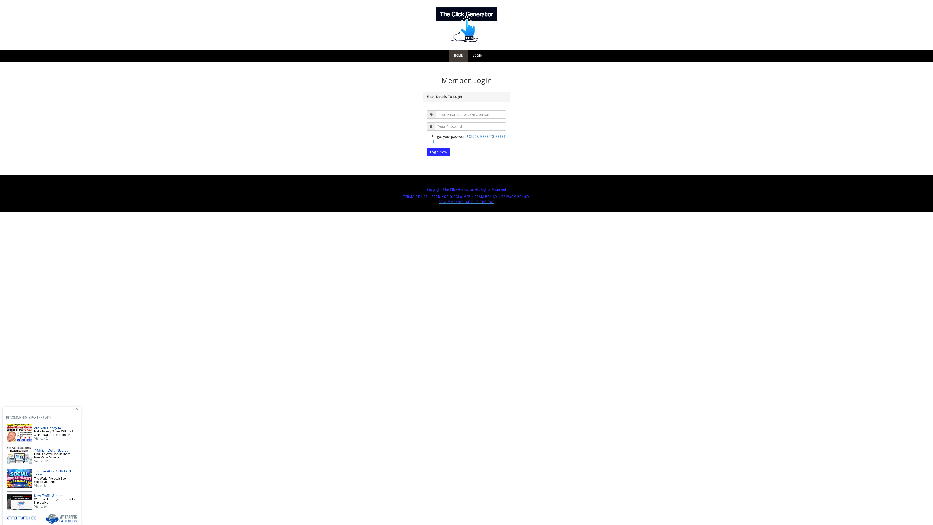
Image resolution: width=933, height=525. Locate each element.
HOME (458, 55)
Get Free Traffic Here (21, 518)
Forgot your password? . (469, 139)
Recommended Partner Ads (28, 418)
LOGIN (478, 55)
